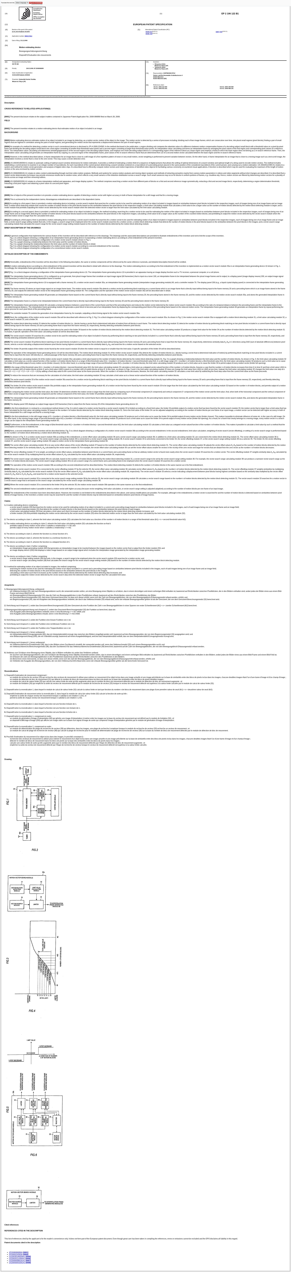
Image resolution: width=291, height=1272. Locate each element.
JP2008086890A (16, 1252)
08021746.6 (28, 36)
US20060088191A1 (17, 1261)
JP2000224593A (16, 1254)
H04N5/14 (149, 32)
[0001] (25, 1252)
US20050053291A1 (17, 1263)
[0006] (28, 1256)
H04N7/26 (149, 34)
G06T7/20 (219, 32)
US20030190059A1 (17, 1256)
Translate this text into (7, 3)
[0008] (28, 1263)
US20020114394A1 (17, 1258)
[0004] (25, 1254)
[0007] (28, 1261)
